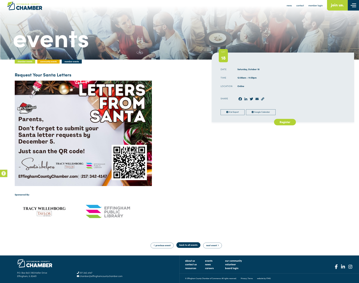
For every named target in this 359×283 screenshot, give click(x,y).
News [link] (208, 264)
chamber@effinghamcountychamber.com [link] (100, 276)
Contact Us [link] (191, 264)
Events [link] (208, 260)
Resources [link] (190, 268)
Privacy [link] (244, 278)
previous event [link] (163, 245)
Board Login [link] (231, 268)
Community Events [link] (48, 61)
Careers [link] (209, 268)
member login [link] (315, 5)
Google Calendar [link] (262, 111)
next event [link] (212, 245)
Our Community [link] (233, 260)
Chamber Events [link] (25, 61)
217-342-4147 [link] (85, 272)
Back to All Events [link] (188, 244)
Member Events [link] (72, 61)
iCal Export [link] (233, 111)
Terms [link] (250, 278)
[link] (3, 173)
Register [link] (285, 122)
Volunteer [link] (230, 264)
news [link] (289, 5)
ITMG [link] (268, 278)
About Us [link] (190, 260)
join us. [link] (337, 4)
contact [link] (300, 5)
